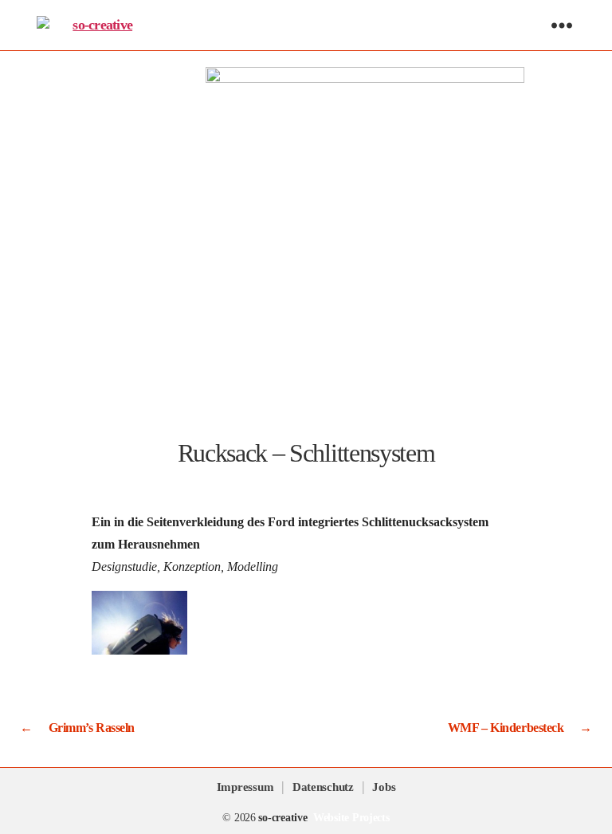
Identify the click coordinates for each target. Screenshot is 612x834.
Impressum (245, 787)
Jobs (383, 787)
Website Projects (351, 818)
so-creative (282, 818)
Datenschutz (323, 787)
